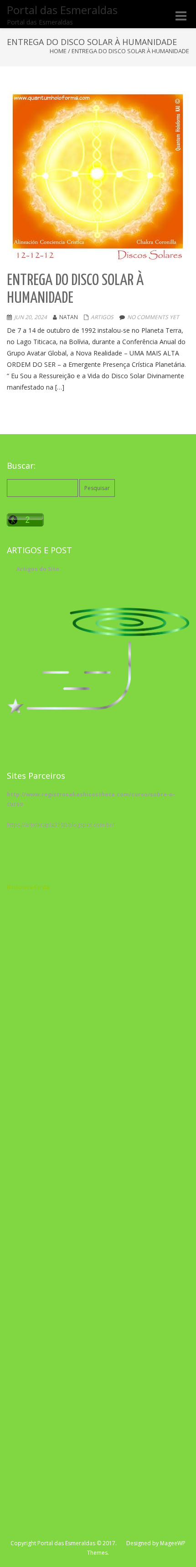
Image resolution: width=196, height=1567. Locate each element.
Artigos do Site (37, 569)
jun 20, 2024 (30, 317)
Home (58, 51)
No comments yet (153, 317)
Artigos (102, 317)
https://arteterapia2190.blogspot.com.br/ (60, 825)
